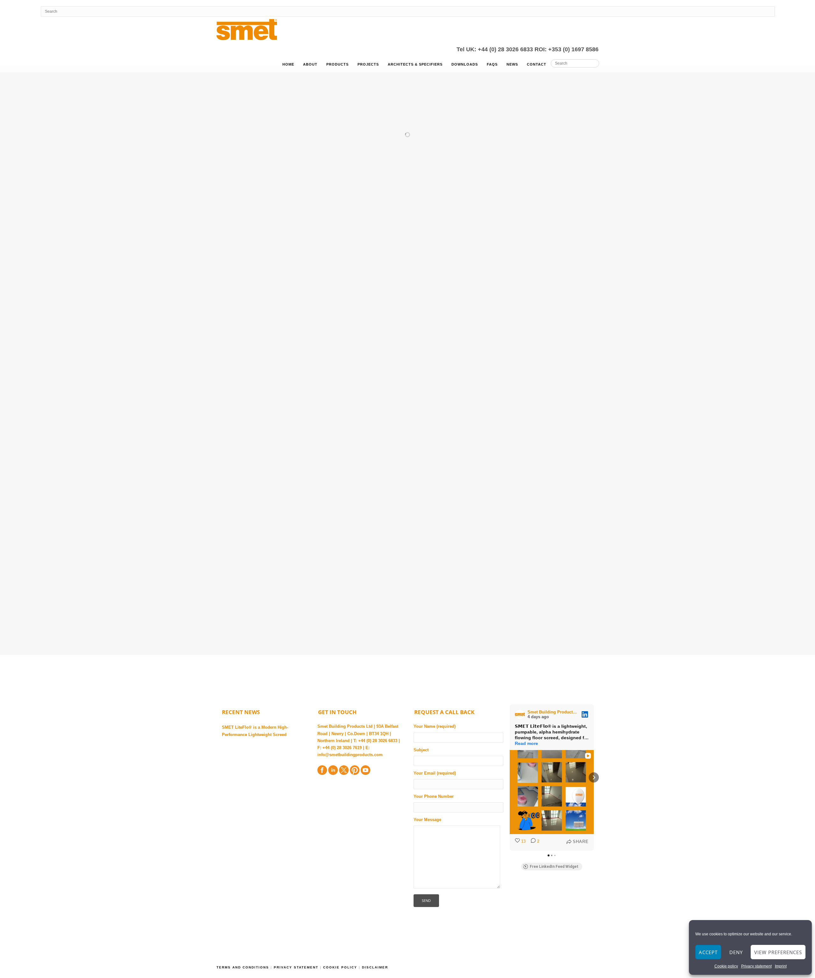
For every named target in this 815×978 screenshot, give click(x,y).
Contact (536, 64)
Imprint (781, 966)
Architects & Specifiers (415, 64)
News (512, 64)
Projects (368, 64)
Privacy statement (756, 966)
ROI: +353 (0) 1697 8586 (567, 49)
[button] (510, 777)
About (310, 64)
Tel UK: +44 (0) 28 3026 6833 (496, 49)
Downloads (464, 64)
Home (288, 64)
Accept (708, 952)
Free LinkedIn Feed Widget (554, 866)
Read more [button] (526, 743)
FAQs (492, 64)
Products (337, 64)
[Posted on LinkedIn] (585, 714)
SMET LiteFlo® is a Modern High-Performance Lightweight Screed (255, 731)
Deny (736, 952)
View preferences (778, 952)
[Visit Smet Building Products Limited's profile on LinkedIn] (521, 714)
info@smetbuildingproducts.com (350, 754)
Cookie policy (726, 966)
